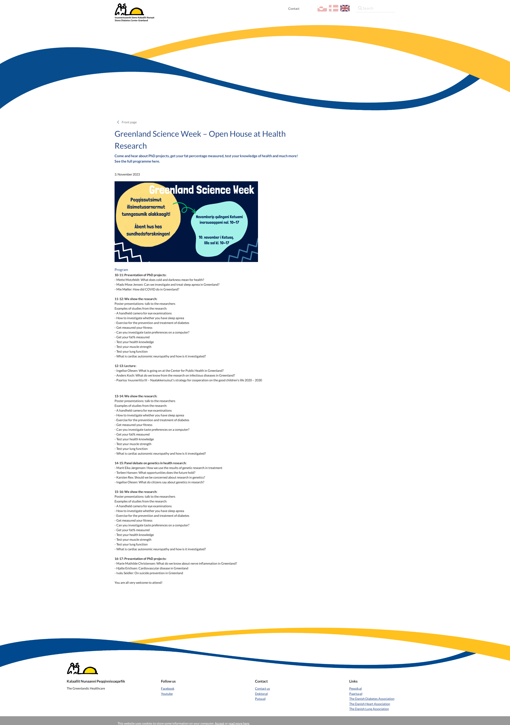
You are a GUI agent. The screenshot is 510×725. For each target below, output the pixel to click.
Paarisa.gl (355, 694)
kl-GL (322, 8)
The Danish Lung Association (369, 709)
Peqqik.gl (355, 688)
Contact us (262, 688)
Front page (130, 122)
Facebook (167, 688)
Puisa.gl (260, 698)
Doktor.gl (261, 694)
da (333, 8)
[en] (345, 8)
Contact (293, 8)
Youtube (167, 694)
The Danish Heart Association (369, 704)
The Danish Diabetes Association (371, 698)
